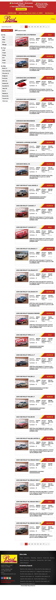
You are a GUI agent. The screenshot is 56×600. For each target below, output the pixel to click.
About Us (39, 557)
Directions (3, 582)
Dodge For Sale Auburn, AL (44, 571)
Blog (21, 560)
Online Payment (21, 9)
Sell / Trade (48, 560)
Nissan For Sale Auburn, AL (42, 581)
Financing (33, 557)
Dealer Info (46, 557)
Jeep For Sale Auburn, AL (26, 578)
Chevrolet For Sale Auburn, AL (43, 569)
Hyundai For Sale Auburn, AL (42, 576)
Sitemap (9, 582)
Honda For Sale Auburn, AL (27, 576)
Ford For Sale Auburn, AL (26, 574)
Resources (26, 560)
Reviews (52, 557)
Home (21, 557)
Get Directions (49, 13)
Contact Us (11, 580)
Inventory (27, 557)
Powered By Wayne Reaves (28, 585)
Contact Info (40, 560)
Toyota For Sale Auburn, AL (27, 583)
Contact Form (40, 47)
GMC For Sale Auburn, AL (41, 574)
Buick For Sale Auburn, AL (27, 569)
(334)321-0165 (12, 13)
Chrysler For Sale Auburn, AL (28, 571)
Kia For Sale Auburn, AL (40, 578)
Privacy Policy (4, 580)
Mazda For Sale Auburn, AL (27, 581)
